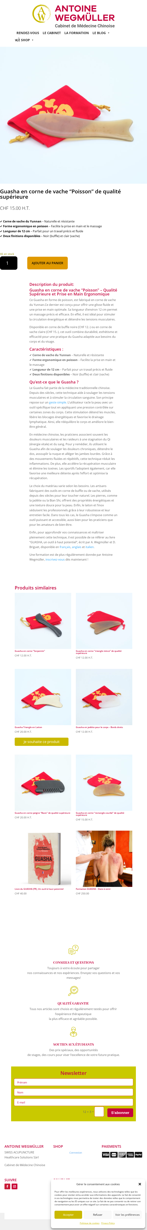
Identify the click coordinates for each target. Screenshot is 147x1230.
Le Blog (99, 33)
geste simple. (58, 402)
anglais (76, 547)
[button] (140, 1184)
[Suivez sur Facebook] (7, 1186)
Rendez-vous (27, 33)
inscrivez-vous (55, 559)
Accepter (68, 1214)
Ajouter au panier (47, 263)
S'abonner (120, 1113)
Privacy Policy (108, 1223)
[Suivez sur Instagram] (14, 1186)
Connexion (75, 1152)
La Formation (76, 33)
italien (90, 547)
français (65, 547)
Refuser (97, 1214)
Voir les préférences (127, 1214)
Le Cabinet (52, 33)
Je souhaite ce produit (42, 741)
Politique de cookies (89, 1223)
